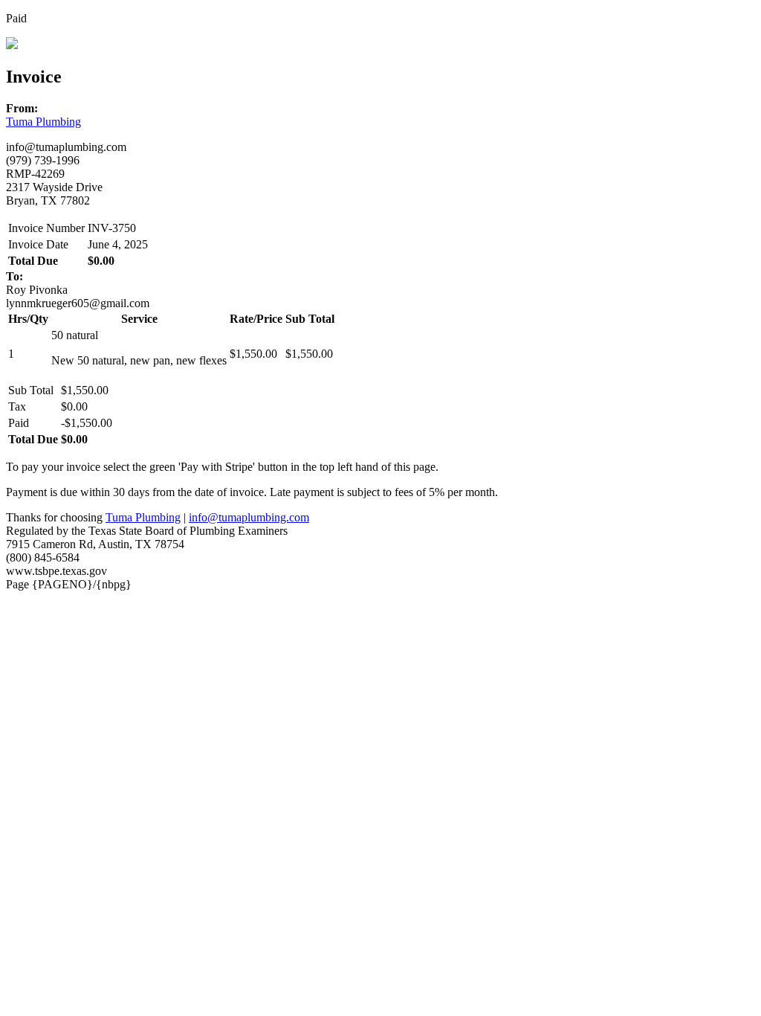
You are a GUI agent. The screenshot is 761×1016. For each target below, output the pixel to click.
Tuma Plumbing (43, 121)
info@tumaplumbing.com (249, 517)
